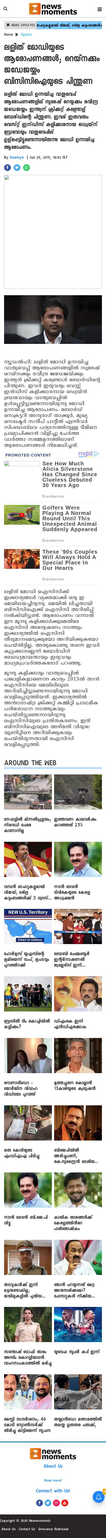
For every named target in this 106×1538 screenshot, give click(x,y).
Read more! (53, 1481)
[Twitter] (48, 1503)
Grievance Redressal (53, 1530)
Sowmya (17, 158)
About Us (53, 1467)
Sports (26, 35)
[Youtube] (64, 1503)
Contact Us (27, 1530)
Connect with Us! (53, 1491)
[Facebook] (39, 1503)
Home (8, 35)
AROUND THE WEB (30, 764)
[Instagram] (56, 1503)
